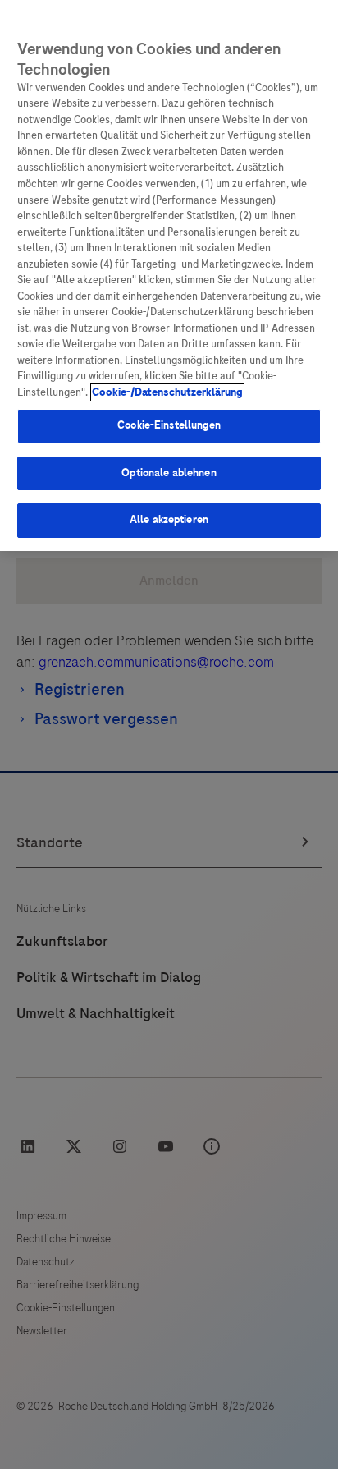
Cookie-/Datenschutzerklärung (167, 392)
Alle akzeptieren (169, 519)
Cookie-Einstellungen (169, 425)
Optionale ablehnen (168, 473)
